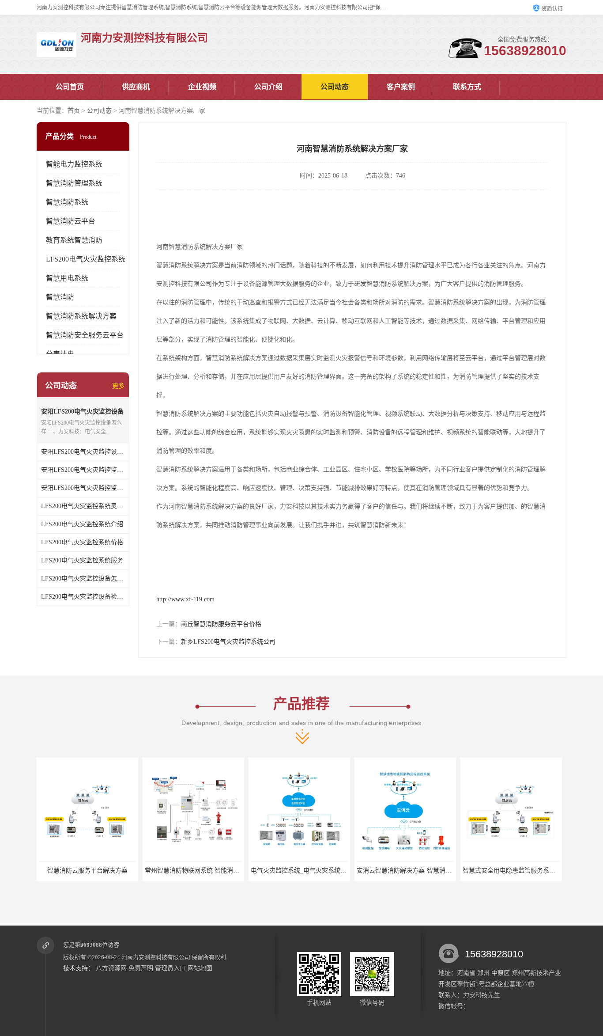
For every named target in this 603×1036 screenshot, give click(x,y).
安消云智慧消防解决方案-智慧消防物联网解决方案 (355, 870)
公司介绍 (268, 87)
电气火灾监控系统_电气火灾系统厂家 (232, 870)
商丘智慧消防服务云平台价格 (221, 624)
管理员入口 (170, 968)
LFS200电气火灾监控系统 (85, 259)
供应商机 (136, 87)
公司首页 (70, 87)
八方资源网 (111, 968)
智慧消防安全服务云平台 (85, 335)
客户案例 (401, 87)
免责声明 (140, 968)
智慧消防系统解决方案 (81, 316)
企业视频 (202, 87)
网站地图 (200, 968)
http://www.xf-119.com (185, 599)
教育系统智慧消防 (74, 240)
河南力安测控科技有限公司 (155, 957)
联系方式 (467, 87)
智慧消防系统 (67, 202)
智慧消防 (60, 297)
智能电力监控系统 (74, 164)
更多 (118, 386)
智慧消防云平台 (70, 221)
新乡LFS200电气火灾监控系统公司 (228, 641)
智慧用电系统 (67, 278)
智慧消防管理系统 (74, 183)
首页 (74, 110)
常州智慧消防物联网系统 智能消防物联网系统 (137, 870)
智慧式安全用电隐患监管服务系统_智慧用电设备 (458, 870)
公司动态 (334, 87)
